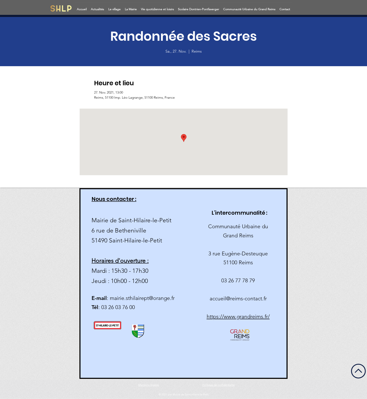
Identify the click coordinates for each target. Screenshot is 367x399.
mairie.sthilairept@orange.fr (142, 298)
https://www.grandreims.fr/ (238, 316)
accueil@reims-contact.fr (238, 298)
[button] (98, 7)
